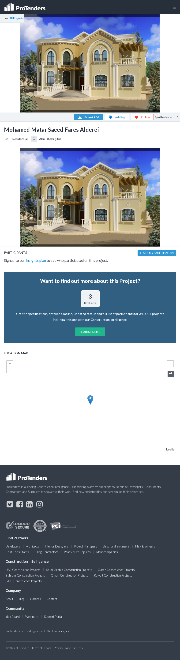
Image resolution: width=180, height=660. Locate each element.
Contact (52, 599)
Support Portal (53, 617)
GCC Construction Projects (24, 581)
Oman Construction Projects (69, 575)
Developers (13, 546)
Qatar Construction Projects (116, 570)
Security (78, 648)
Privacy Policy (62, 648)
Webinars (31, 617)
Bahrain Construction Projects (25, 575)
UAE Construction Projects (23, 570)
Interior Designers (56, 546)
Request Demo (90, 331)
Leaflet (170, 449)
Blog (21, 599)
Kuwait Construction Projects (113, 575)
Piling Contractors (46, 552)
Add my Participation (158, 252)
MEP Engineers (145, 546)
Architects (32, 546)
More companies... (108, 552)
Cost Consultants (17, 552)
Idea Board (13, 617)
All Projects (16, 18)
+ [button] (10, 364)
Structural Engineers (116, 546)
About (9, 599)
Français (63, 631)
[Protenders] (25, 5)
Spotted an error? (166, 117)
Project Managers (85, 546)
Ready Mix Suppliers (77, 552)
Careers (35, 599)
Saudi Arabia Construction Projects (69, 570)
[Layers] (170, 364)
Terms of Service (42, 648)
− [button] (10, 370)
